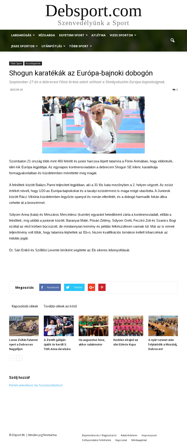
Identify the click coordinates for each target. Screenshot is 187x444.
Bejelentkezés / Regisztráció (99, 435)
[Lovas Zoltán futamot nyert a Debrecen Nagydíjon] (24, 326)
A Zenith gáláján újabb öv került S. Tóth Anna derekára (57, 344)
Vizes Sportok (121, 35)
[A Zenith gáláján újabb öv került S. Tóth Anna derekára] (58, 326)
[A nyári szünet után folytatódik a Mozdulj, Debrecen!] (163, 326)
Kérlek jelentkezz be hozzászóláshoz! (36, 385)
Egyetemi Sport (71, 35)
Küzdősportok (33, 63)
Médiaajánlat (139, 440)
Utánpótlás (52, 46)
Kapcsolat (121, 440)
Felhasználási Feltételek (96, 440)
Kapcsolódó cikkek (25, 306)
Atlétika (98, 35)
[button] (172, 40)
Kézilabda (47, 35)
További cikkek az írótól (60, 306)
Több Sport (78, 46)
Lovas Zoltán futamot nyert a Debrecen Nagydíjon (23, 344)
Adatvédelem (129, 435)
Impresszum (149, 435)
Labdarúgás (21, 35)
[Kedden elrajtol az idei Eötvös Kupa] (128, 326)
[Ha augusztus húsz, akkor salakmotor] (93, 326)
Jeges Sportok (22, 46)
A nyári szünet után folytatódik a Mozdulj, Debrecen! (162, 344)
